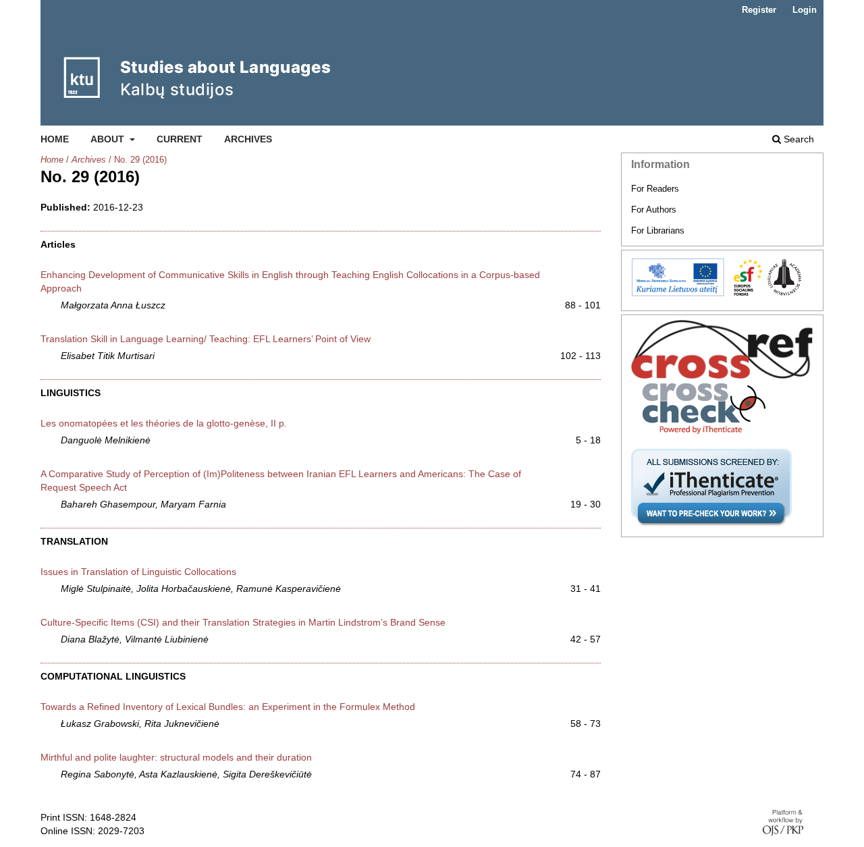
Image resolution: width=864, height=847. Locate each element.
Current (179, 139)
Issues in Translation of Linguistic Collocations (138, 571)
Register (759, 10)
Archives (248, 139)
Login (804, 10)
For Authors (653, 209)
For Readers (655, 189)
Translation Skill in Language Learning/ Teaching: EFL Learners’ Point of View (205, 338)
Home (54, 139)
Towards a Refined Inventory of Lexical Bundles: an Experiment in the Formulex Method (227, 706)
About (108, 139)
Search (797, 139)
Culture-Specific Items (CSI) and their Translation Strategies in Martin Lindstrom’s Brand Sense (243, 622)
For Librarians (657, 230)
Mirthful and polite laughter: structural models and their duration (176, 757)
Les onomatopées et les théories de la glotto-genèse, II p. (163, 423)
